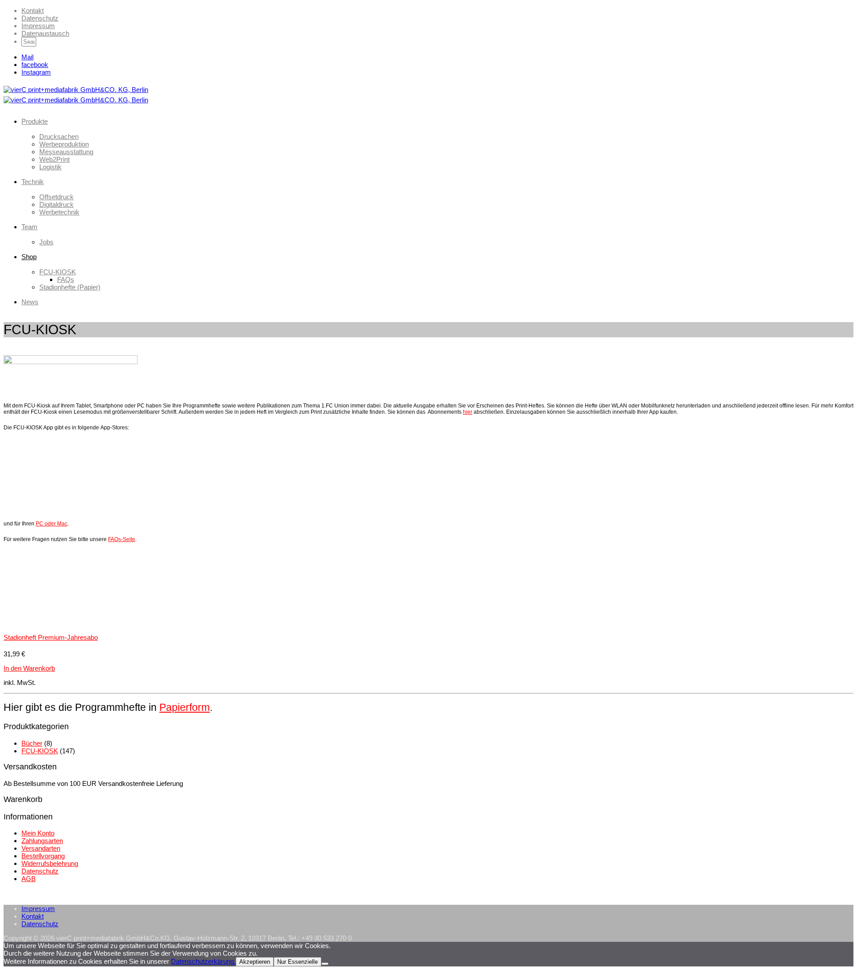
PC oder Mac (51, 524)
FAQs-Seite (121, 539)
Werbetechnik (59, 212)
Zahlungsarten (42, 840)
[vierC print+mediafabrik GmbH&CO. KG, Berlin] (76, 89)
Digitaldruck (56, 204)
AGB (28, 878)
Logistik (50, 167)
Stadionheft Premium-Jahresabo (51, 637)
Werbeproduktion (64, 144)
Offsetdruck (56, 197)
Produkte (34, 121)
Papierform (184, 707)
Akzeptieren (254, 961)
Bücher (31, 743)
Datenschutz (39, 18)
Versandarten (40, 848)
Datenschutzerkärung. (203, 961)
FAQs (65, 279)
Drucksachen (59, 136)
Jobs (46, 242)
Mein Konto (37, 833)
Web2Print (54, 159)
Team (29, 227)
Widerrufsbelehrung (49, 863)
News (29, 302)
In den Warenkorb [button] (29, 668)
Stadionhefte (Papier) (69, 287)
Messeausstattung (66, 151)
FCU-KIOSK (57, 272)
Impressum (38, 25)
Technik (32, 181)
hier (467, 412)
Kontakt (32, 10)
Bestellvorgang (43, 856)
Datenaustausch (45, 33)
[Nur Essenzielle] (325, 963)
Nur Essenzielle (297, 961)
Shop (29, 256)
